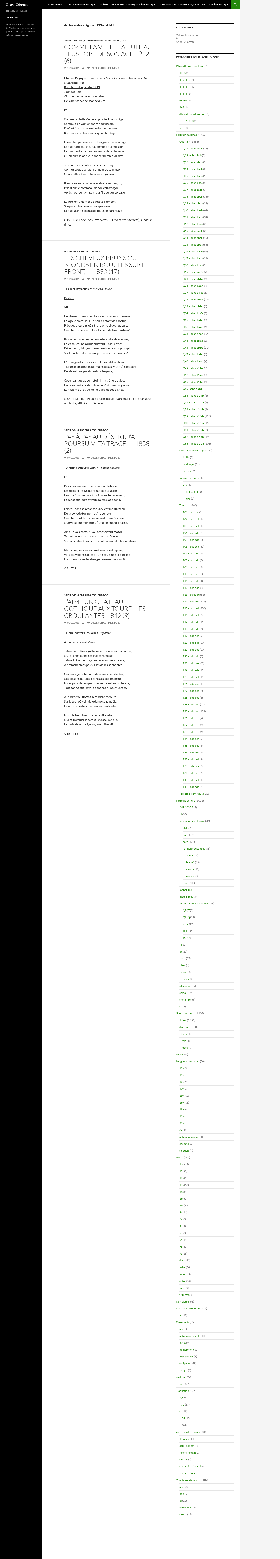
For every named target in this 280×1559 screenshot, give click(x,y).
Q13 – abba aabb (193, 230)
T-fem (182, 1040)
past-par (181, 1377)
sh (180, 1411)
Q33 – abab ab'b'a (193, 306)
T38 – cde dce (191, 766)
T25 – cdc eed (191, 677)
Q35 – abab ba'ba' (193, 320)
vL (180, 1315)
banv (186, 834)
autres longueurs (189, 1136)
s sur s (183, 1514)
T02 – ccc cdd (191, 519)
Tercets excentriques (191, 793)
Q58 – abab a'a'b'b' (193, 409)
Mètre (179, 1157)
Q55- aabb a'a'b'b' (193, 388)
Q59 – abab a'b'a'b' (193, 416)
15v (181, 1095)
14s (181, 1184)
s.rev (185, 924)
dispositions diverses (191, 114)
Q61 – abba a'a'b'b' (193, 429)
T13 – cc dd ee (191, 594)
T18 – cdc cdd (191, 629)
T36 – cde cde (191, 752)
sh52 (182, 1418)
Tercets (183, 505)
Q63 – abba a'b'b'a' (193, 443)
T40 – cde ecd (191, 780)
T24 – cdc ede (191, 670)
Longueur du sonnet (187, 1061)
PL (180, 944)
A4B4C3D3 (186, 807)
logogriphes (186, 1356)
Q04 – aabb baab (193, 169)
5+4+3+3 (188, 121)
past (181, 1384)
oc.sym (187, 471)
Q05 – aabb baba (193, 176)
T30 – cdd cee (191, 711)
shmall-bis (185, 999)
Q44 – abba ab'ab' (193, 340)
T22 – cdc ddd (191, 656)
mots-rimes (186, 896)
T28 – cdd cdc (191, 697)
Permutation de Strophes (194, 903)
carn (185, 841)
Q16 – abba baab (193, 251)
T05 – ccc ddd (191, 539)
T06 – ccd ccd (191, 546)
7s (180, 1246)
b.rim (182, 1342)
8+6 (181, 107)
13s (181, 1178)
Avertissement (55, 4)
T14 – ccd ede (191, 601)
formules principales (191, 821)
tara (181, 1287)
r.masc (183, 972)
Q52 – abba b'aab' (193, 375)
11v (181, 1075)
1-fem (67, 40)
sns (181, 127)
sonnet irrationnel (190, 1466)
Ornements (182, 1322)
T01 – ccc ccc (191, 512)
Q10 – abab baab (193, 210)
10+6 (182, 73)
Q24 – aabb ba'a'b (193, 285)
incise (179, 1054)
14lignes (184, 1438)
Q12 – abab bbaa (193, 224)
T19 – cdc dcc (191, 635)
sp (180, 1006)
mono (182, 1274)
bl (180, 814)
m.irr (182, 1267)
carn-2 (190, 869)
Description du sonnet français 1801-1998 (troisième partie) (193, 4)
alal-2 (189, 855)
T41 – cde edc (191, 786)
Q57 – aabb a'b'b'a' (193, 402)
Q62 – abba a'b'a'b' (193, 436)
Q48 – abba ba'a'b (193, 361)
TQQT (186, 931)
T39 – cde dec (191, 773)
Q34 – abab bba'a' (193, 313)
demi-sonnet (186, 1445)
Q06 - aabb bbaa (81, 430)
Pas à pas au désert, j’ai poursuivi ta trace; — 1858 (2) (107, 443)
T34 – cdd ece (191, 738)
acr (181, 1329)
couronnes (185, 1507)
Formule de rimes (186, 134)
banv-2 (190, 862)
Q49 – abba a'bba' (193, 368)
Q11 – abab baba (193, 217)
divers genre (186, 1027)
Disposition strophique (189, 66)
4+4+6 (183, 93)
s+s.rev (183, 1459)
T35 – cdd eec (191, 745)
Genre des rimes (185, 1013)
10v (181, 1068)
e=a (188, 498)
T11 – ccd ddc (191, 580)
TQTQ (186, 937)
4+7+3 (183, 100)
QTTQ (186, 917)
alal (185, 828)
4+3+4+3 (184, 79)
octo (182, 1281)
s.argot (183, 1370)
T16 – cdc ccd (191, 615)
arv (181, 1486)
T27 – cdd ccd (191, 690)
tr (180, 1425)
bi (180, 1500)
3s (180, 1219)
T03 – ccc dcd (191, 526)
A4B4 (186, 457)
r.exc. (182, 958)
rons (185, 882)
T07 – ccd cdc (191, 553)
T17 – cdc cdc (191, 622)
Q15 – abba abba (193, 244)
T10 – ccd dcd (191, 574)
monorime (185, 889)
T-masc (183, 1047)
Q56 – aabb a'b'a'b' (193, 395)
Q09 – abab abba (193, 203)
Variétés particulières (188, 1480)
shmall (183, 992)
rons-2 (190, 876)
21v (181, 1123)
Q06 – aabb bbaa (193, 182)
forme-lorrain (187, 1452)
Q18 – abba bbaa (193, 265)
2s (180, 1212)
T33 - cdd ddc (112, 40)
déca (182, 1260)
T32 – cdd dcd (191, 725)
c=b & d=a (192, 491)
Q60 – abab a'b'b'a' (193, 423)
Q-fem (183, 1033)
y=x (123, 40)
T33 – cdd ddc (191, 731)
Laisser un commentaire (105, 68)
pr (180, 951)
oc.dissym (188, 464)
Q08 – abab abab (193, 196)
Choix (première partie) (80, 4)
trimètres (184, 1294)
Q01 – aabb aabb (193, 148)
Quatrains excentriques (193, 450)
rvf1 (181, 1404)
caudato (77, 40)
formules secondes (194, 848)
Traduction (182, 1390)
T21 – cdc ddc (191, 649)
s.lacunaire (185, 985)
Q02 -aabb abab (192, 155)
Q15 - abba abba (94, 40)
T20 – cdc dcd (191, 642)
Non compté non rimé (189, 1308)
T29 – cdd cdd (191, 704)
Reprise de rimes (189, 478)
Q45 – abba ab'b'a (193, 347)
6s (180, 1239)
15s (181, 1191)
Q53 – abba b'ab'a (193, 381)
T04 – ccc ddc (191, 532)
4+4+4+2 (184, 86)
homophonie (186, 1349)
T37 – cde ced (191, 759)
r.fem (182, 965)
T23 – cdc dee (191, 663)
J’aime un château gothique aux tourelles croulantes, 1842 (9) (105, 608)
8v (180, 1130)
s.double (184, 1150)
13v (181, 1088)
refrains (184, 979)
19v (181, 1116)
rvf (181, 1397)
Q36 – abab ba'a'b (193, 327)
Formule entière (185, 800)
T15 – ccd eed (191, 608)
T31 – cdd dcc (191, 718)
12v (181, 1082)
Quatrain (184, 141)
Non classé (182, 1301)
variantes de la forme (188, 1432)
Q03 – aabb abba (193, 162)
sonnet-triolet (187, 1473)
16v (181, 1102)
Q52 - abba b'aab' (74, 251)
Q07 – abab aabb (193, 189)
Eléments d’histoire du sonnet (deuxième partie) (126, 4)
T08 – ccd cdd (191, 560)
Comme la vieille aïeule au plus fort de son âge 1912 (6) (108, 53)
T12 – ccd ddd (191, 587)
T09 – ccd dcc (191, 567)
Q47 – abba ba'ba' (193, 354)
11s (181, 1164)
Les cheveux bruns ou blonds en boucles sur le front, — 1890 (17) (106, 264)
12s (181, 1171)
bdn (181, 1493)
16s (181, 1198)
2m (181, 1205)
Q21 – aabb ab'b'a (193, 278)
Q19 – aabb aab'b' (193, 272)
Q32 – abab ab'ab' (193, 299)
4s (180, 1226)
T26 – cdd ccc (191, 683)
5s (180, 1233)
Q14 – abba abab (193, 237)
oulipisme (185, 1363)
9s (180, 1253)
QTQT (186, 910)
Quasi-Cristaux (17, 4)
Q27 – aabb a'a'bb (193, 292)
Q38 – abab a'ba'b (193, 333)
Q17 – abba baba (193, 258)
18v (181, 1109)
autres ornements (189, 1335)
